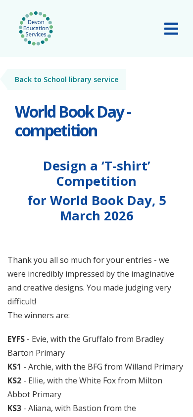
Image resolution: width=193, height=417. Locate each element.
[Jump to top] (160, 394)
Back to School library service (67, 79)
